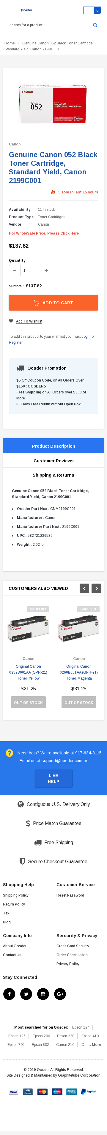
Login (86, 336)
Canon (15, 144)
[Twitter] (26, 994)
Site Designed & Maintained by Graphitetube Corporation (53, 1075)
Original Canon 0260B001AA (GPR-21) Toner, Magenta (79, 672)
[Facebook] (9, 994)
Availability (20, 209)
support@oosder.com (62, 760)
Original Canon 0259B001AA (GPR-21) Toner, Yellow (28, 672)
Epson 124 (80, 1027)
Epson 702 (16, 1045)
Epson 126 (17, 1036)
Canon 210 (65, 1045)
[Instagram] (43, 994)
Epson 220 (65, 1036)
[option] (28, 660)
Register (16, 342)
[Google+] (60, 994)
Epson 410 (90, 1036)
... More (94, 1045)
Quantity (17, 260)
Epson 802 (40, 1045)
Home (9, 43)
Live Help (53, 778)
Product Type (21, 217)
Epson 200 (41, 1036)
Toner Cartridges (51, 217)
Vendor (15, 224)
